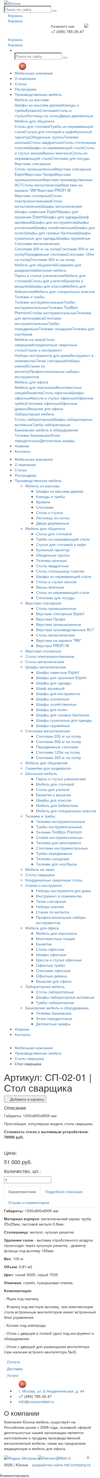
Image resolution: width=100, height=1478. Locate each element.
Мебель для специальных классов (65, 291)
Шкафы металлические (61, 206)
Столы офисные (56, 392)
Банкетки (34, 392)
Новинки (22, 445)
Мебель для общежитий (36, 264)
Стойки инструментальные (53, 312)
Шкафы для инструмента (54, 222)
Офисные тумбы (50, 965)
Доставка (15, 1368)
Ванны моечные (57, 153)
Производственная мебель (38, 94)
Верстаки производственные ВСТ (65, 629)
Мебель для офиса (31, 382)
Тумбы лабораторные (51, 424)
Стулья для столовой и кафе (50, 131)
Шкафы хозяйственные (54, 227)
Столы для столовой (32, 126)
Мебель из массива (32, 99)
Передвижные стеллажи (46, 254)
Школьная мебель (50, 270)
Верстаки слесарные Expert (60, 613)
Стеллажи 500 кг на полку (58, 741)
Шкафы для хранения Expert (61, 677)
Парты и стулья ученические (40, 275)
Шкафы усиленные (52, 698)
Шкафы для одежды (61, 216)
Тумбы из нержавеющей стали (63, 539)
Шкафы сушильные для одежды (53, 235)
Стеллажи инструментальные (38, 320)
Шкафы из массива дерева (38, 105)
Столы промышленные (35, 169)
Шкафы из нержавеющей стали (55, 147)
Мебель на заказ (29, 339)
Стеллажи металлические (37, 243)
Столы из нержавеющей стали (62, 592)
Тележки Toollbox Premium (59, 832)
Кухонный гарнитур (53, 549)
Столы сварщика (40, 874)
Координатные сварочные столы (53, 880)
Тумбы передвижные (37, 326)
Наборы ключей (50, 906)
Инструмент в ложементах (59, 896)
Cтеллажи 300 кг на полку (52, 259)
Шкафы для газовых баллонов (51, 232)
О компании (25, 78)
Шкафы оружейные (73, 238)
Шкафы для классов (47, 286)
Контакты (23, 451)
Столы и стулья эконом (56, 581)
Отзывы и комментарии (28, 1202)
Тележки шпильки (51, 560)
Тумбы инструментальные (45, 304)
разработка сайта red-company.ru (61, 1464)
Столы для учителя (47, 280)
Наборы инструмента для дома (42, 355)
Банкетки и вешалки (53, 794)
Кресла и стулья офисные (54, 398)
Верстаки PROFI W (54, 190)
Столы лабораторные (34, 419)
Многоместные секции (55, 938)
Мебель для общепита (34, 121)
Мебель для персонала (35, 387)
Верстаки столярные (33, 195)
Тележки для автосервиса (58, 842)
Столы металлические (41, 184)
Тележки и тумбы (30, 296)
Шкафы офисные (51, 954)
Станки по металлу (52, 911)
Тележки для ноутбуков (56, 864)
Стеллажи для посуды (70, 158)
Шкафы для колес (51, 709)
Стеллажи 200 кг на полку (37, 248)
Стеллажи (48, 110)
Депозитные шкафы (57, 440)
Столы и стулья (49, 512)
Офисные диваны (51, 975)
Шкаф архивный (50, 688)
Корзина (14, 15)
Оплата (13, 1361)
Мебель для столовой (55, 784)
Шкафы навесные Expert (36, 211)
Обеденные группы (47, 137)
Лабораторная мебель (34, 414)
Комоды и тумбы (50, 496)
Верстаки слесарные (33, 163)
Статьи (21, 83)
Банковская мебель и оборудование (46, 429)
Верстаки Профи (40, 174)
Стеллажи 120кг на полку (58, 752)
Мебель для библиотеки (57, 805)
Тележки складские (55, 328)
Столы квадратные (46, 142)
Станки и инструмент (43, 350)
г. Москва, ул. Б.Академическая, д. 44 (51, 1391)
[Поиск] (54, 11)
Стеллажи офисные (43, 403)
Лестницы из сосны (43, 115)
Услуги (12, 1375)
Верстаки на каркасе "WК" (58, 640)
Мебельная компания (34, 73)
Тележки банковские (32, 435)
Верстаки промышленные (58, 624)
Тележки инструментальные (39, 302)
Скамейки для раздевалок (48, 768)
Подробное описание (64, 1191)
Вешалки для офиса (45, 408)
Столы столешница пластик (60, 571)
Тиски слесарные (51, 360)
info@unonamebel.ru (36, 1401)
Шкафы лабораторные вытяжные (65, 997)
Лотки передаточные (37, 437)
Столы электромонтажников (38, 198)
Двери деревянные (76, 115)
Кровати (33, 110)
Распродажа (25, 89)
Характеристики (22, 1191)
